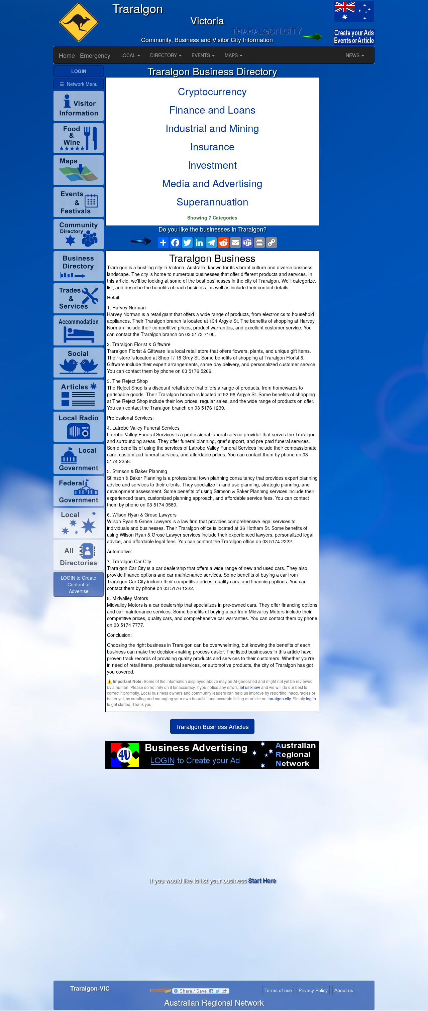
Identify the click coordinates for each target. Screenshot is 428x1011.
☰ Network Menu (79, 84)
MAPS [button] (232, 55)
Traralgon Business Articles (212, 726)
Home (67, 55)
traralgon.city (279, 698)
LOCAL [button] (128, 55)
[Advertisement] (212, 822)
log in (311, 698)
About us (343, 990)
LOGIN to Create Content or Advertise (78, 584)
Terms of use (278, 990)
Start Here (262, 880)
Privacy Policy (313, 990)
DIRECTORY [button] (164, 55)
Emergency (95, 55)
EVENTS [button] (201, 55)
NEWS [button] (353, 55)
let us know (250, 687)
